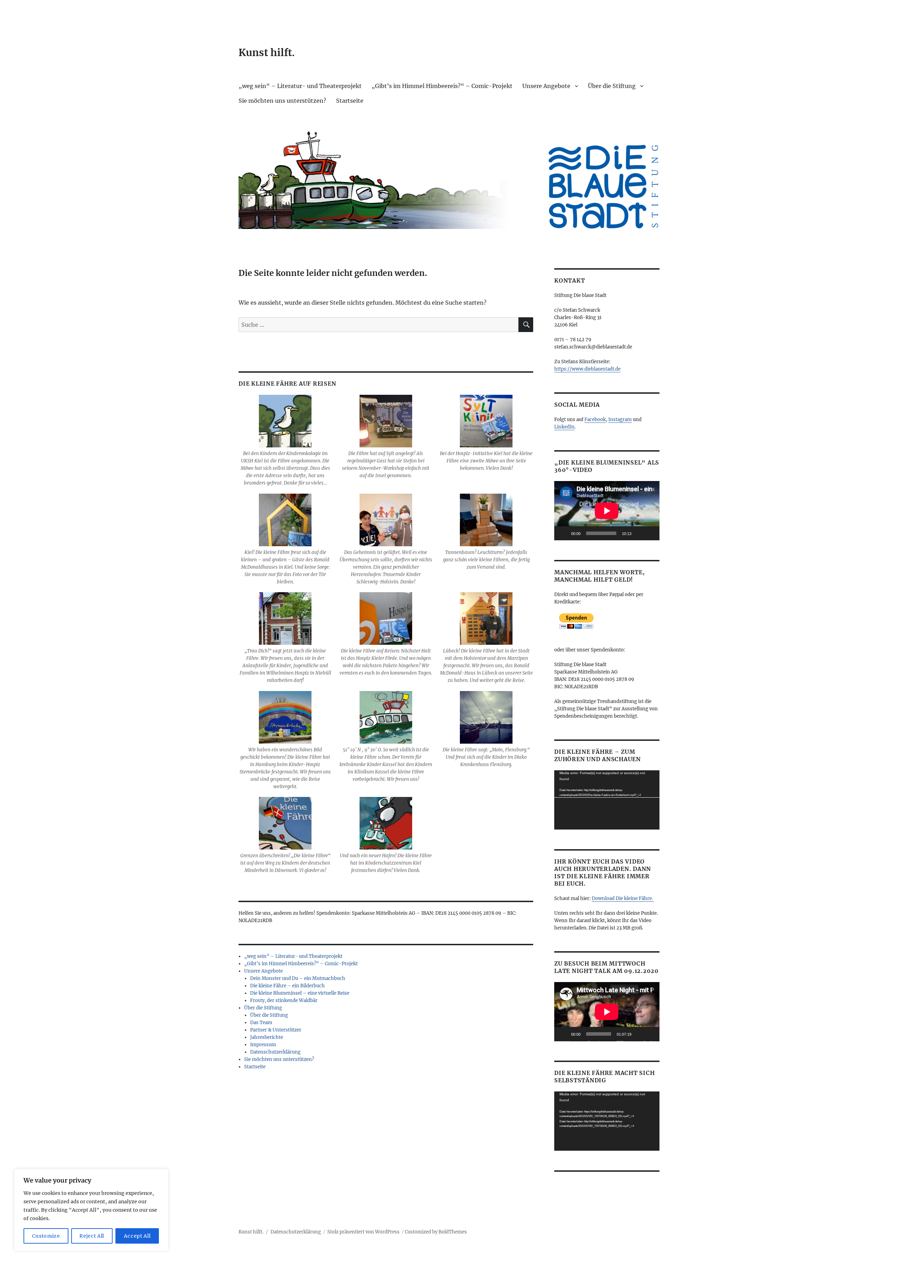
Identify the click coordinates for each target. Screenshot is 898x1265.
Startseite (349, 100)
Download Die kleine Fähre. (623, 898)
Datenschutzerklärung (275, 1052)
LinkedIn (564, 427)
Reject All (91, 1236)
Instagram (620, 419)
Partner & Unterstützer (275, 1030)
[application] (606, 510)
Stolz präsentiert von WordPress (363, 1232)
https (560, 369)
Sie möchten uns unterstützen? (282, 100)
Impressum (263, 1045)
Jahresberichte (266, 1037)
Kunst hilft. (267, 52)
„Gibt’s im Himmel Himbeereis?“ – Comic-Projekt (441, 85)
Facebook (595, 419)
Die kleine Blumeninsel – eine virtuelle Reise (299, 993)
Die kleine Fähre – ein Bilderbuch (287, 986)
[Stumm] (639, 533)
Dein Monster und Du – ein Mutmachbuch (297, 978)
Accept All (137, 1236)
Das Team (261, 1023)
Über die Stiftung (612, 85)
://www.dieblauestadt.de (593, 369)
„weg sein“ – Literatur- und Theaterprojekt (300, 85)
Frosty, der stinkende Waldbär (283, 1000)
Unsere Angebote (546, 85)
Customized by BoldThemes (436, 1232)
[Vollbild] (650, 533)
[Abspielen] (563, 533)
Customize (46, 1236)
